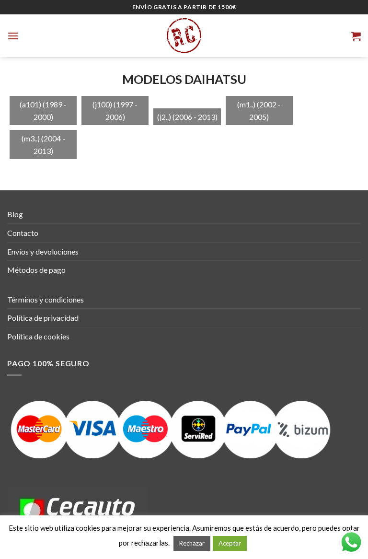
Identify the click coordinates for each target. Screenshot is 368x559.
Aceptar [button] (229, 543)
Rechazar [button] (192, 543)
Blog (15, 214)
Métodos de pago (36, 269)
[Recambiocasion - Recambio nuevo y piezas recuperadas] (184, 36)
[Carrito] (356, 36)
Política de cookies (38, 336)
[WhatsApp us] (351, 542)
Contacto (22, 232)
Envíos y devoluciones (43, 251)
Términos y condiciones (45, 299)
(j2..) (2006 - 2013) (187, 116)
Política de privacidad (43, 317)
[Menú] (13, 35)
